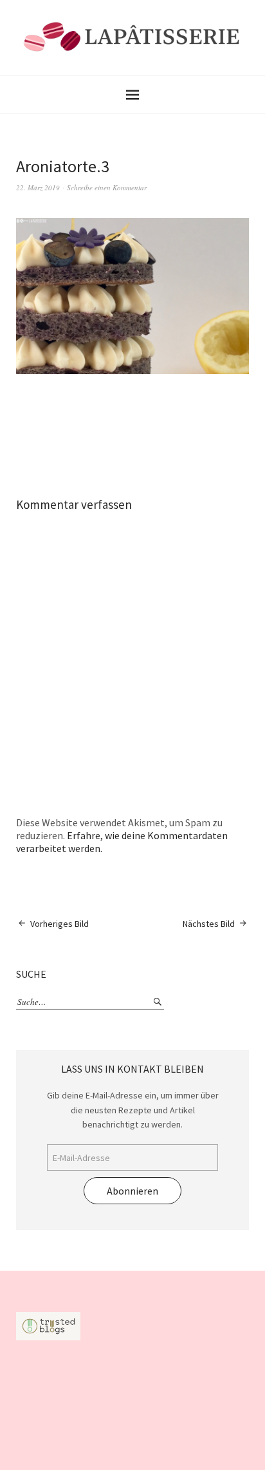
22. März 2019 (38, 187)
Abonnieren (132, 1190)
